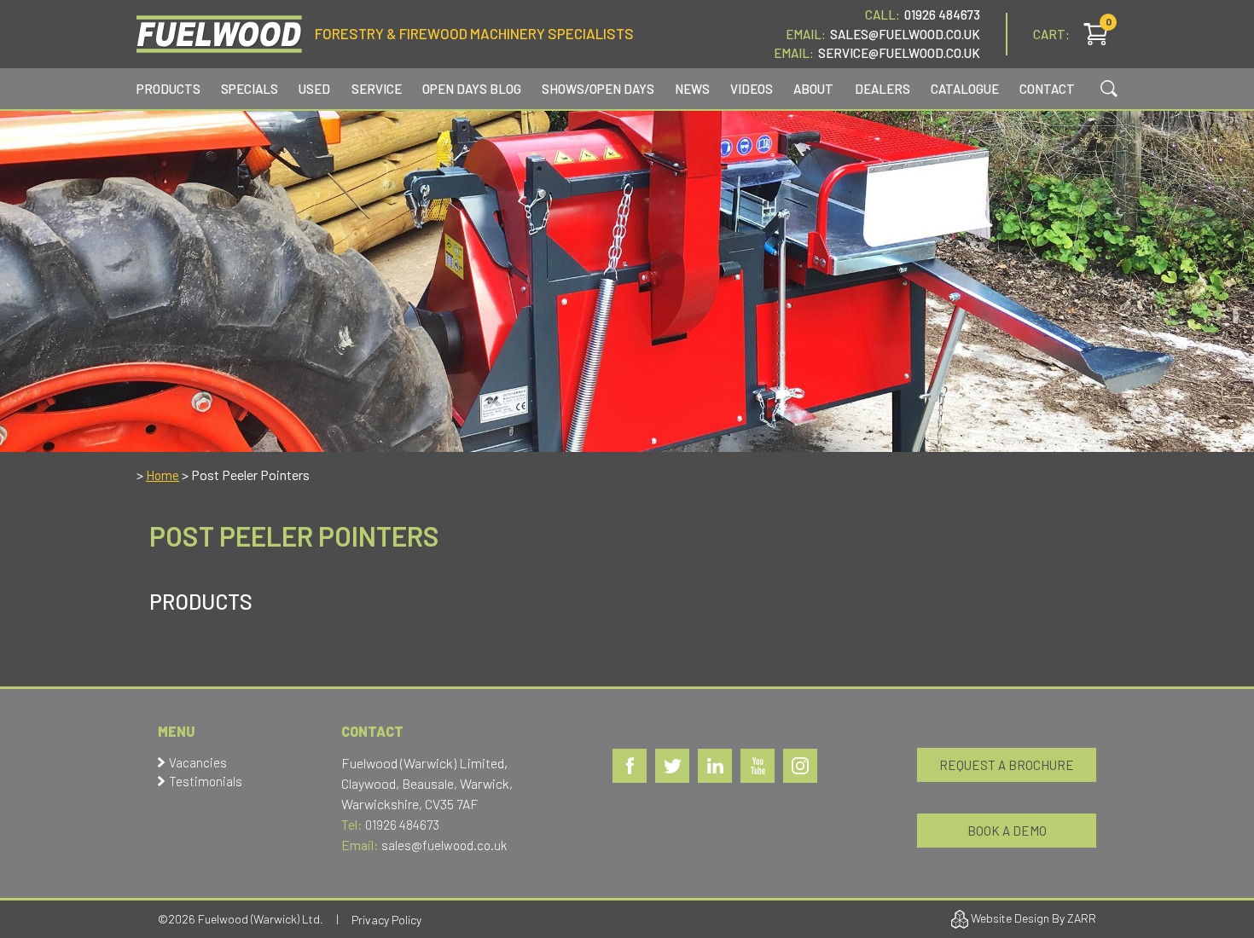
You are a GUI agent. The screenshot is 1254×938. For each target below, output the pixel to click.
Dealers (882, 88)
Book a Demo (1007, 830)
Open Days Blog (471, 88)
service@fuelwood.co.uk (899, 53)
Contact (1047, 88)
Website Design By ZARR (1032, 918)
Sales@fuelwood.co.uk (905, 34)
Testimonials (205, 781)
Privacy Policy (386, 919)
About (813, 88)
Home (162, 475)
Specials (249, 88)
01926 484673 (942, 14)
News (692, 88)
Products (168, 88)
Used (314, 88)
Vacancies (198, 762)
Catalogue (965, 88)
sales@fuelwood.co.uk (444, 845)
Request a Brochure (1006, 765)
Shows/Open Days (598, 88)
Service (376, 88)
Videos (751, 88)
